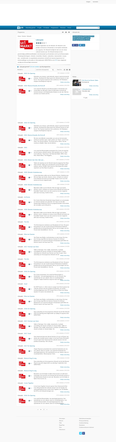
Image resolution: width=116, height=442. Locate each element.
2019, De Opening (29, 271)
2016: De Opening (29, 395)
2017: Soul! (27, 333)
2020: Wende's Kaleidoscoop (33, 172)
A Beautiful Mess (86, 89)
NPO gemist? (76, 40)
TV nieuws (46, 27)
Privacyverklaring (83, 420)
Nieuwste (19, 69)
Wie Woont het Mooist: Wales (90, 80)
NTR (56, 60)
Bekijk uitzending (64, 82)
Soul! (25, 284)
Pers (60, 427)
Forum (69, 27)
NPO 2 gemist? (77, 38)
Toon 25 (59, 69)
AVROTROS (87, 36)
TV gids (39, 27)
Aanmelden (95, 1)
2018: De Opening (29, 308)
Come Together (28, 383)
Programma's (54, 27)
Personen (62, 27)
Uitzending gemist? (78, 36)
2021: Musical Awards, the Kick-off (34, 135)
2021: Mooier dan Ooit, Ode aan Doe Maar (37, 160)
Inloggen (88, 1)
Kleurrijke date (86, 91)
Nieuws (61, 420)
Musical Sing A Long (30, 358)
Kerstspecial (85, 82)
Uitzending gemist (30, 27)
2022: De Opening (29, 73)
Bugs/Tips (61, 425)
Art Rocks (27, 197)
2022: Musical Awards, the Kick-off (34, 85)
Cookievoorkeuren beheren (86, 427)
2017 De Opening (29, 346)
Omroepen (62, 418)
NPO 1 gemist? (86, 38)
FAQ (60, 423)
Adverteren (62, 429)
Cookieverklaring (83, 423)
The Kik (26, 222)
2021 (25, 147)
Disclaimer (82, 425)
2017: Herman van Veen (31, 246)
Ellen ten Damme (29, 234)
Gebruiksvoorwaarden (85, 418)
